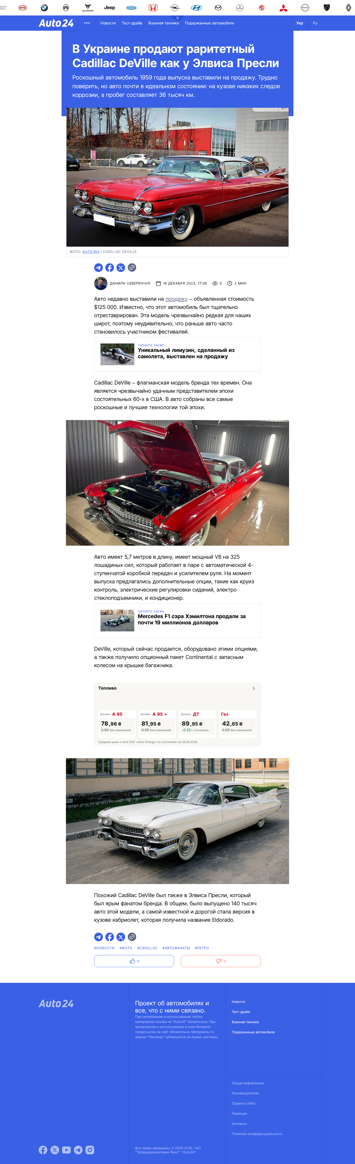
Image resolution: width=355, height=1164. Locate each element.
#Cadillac (147, 948)
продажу (176, 299)
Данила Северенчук (130, 283)
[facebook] (109, 267)
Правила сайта (244, 1103)
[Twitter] (54, 1150)
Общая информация (248, 1083)
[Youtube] (66, 1150)
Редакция (239, 1114)
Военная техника (163, 23)
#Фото (126, 948)
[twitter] (120, 267)
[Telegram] (78, 1150)
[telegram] (98, 267)
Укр (299, 23)
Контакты (239, 1124)
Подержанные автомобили (209, 23)
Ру (315, 23)
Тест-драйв (132, 23)
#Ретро (202, 948)
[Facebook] (43, 1150)
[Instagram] (89, 1150)
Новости (108, 23)
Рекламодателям (245, 1093)
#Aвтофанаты (176, 948)
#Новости (104, 948)
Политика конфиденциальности (257, 1134)
